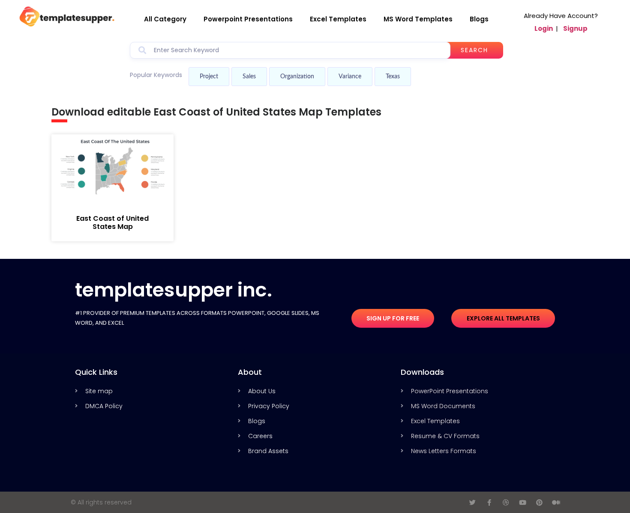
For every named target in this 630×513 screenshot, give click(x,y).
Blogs (479, 19)
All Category (165, 19)
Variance (350, 77)
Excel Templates (338, 19)
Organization (297, 77)
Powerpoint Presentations (248, 19)
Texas (393, 77)
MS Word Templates (418, 19)
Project (209, 77)
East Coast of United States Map (112, 222)
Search (474, 50)
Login (543, 28)
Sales (249, 77)
